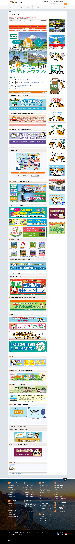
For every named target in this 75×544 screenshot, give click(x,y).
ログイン (43, 20)
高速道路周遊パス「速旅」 (14, 516)
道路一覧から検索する (13, 489)
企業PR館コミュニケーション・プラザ (61, 508)
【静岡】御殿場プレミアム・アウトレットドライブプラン (42, 248)
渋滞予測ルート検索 (28, 489)
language (61, 1)
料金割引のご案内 (12, 503)
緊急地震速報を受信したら (45, 497)
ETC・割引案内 (20, 7)
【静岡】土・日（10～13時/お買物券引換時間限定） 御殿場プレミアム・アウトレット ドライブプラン (42, 257)
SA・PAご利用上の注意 (44, 503)
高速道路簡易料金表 (13, 490)
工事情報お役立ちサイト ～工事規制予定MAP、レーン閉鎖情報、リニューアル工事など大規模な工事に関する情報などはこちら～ (30, 506)
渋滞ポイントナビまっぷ (29, 494)
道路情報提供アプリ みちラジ (29, 492)
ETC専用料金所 (12, 496)
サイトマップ (11, 532)
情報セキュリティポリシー (22, 534)
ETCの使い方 (11, 512)
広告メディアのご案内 (61, 502)
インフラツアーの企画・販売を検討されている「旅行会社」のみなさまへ (22, 466)
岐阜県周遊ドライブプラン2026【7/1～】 (22, 86)
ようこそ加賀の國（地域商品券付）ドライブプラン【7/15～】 (25, 85)
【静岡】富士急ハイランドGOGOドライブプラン (23, 248)
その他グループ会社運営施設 (60, 498)
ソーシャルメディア (60, 532)
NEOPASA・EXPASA (43, 522)
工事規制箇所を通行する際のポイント (45, 509)
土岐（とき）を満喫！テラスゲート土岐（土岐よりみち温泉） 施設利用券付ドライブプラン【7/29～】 (31, 82)
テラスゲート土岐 (58, 496)
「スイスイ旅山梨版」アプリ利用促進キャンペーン (28, 401)
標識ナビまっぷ (12, 492)
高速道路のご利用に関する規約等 (20, 532)
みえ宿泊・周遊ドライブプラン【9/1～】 (22, 79)
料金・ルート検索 (12, 7)
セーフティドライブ (43, 487)
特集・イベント (43, 518)
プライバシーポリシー (12, 534)
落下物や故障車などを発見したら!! (45, 506)
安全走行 (44, 7)
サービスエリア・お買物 (53, 7)
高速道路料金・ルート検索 (14, 485)
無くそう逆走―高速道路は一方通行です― (45, 489)
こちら (35, 18)
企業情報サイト (46, 1)
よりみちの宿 (57, 494)
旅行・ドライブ (63, 7)
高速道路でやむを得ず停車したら (45, 494)
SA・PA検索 (42, 516)
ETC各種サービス (12, 510)
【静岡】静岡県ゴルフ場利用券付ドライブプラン (14, 248)
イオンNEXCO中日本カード (37, 419)
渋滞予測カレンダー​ (28, 487)
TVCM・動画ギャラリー (62, 505)
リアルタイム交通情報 (28, 485)
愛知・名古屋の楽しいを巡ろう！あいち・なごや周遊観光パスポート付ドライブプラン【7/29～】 (30, 83)
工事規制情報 (36, 7)
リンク (29, 534)
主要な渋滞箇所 (27, 490)
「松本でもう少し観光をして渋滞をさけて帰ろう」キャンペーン (27, 393)
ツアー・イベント (58, 490)
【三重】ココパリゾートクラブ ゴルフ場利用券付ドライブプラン (33, 248)
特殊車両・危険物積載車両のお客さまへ (45, 499)
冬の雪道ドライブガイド (44, 492)
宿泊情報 (57, 489)
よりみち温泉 (57, 492)
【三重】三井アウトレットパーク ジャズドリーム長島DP (14, 257)
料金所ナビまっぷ (12, 494)
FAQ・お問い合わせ (54, 1)
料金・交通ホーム (11, 11)
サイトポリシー (29, 532)
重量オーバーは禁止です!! (45, 501)
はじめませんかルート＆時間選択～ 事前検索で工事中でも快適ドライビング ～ (30, 511)
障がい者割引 (11, 508)
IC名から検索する (12, 487)
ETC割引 (11, 505)
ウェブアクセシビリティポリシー (39, 532)
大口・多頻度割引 (12, 507)
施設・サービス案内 (43, 520)
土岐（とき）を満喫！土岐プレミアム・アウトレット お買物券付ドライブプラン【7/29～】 (29, 81)
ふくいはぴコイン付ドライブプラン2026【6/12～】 (24, 88)
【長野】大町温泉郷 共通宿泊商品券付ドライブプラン (24, 257)
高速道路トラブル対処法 (44, 485)
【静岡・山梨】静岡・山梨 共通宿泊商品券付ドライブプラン (33, 257)
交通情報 (28, 7)
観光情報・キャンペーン (59, 487)
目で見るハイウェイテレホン (29, 496)
